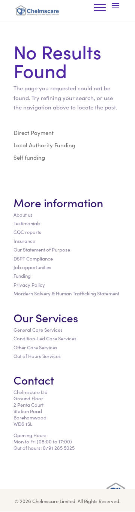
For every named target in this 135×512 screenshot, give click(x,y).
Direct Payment (34, 132)
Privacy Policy (29, 284)
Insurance (24, 240)
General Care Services (38, 329)
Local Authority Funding (44, 145)
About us (23, 214)
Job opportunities (32, 267)
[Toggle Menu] (100, 7)
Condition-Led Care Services (45, 338)
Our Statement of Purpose (42, 249)
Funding (22, 275)
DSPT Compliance (33, 258)
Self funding (29, 157)
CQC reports (27, 231)
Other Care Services (35, 347)
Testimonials (27, 223)
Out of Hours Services (37, 355)
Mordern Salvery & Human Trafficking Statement (66, 293)
